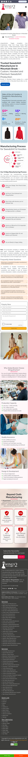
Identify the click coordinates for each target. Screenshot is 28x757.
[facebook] (8, 1)
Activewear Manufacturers (8, 651)
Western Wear (5, 732)
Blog (3, 705)
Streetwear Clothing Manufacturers (10, 624)
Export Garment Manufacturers (9, 678)
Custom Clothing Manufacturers (9, 671)
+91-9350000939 (14, 585)
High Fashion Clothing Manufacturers (11, 683)
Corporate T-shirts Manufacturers (10, 666)
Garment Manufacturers (8, 682)
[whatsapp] (2, 1)
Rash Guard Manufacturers (8, 615)
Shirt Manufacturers (7, 619)
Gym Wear (4, 733)
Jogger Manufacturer (7, 689)
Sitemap (4, 717)
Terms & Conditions (6, 713)
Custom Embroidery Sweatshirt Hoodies (11, 675)
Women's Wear (6, 723)
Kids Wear (4, 725)
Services (4, 701)
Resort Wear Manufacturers (8, 617)
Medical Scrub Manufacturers (9, 603)
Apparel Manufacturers (7, 652)
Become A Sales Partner (8, 654)
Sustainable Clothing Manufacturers (10, 626)
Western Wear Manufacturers (9, 638)
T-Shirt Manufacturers (7, 629)
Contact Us (5, 706)
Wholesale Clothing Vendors (9, 641)
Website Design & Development (18, 740)
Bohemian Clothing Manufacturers (10, 656)
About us (4, 699)
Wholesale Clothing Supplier (9, 640)
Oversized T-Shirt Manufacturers (10, 609)
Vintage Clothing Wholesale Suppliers (11, 636)
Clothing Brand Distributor (8, 659)
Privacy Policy (5, 708)
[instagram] (6, 1)
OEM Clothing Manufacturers (9, 607)
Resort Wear (5, 728)
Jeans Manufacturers (7, 687)
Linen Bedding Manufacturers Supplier (11, 692)
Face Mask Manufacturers (8, 680)
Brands (4, 703)
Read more (5, 84)
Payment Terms (6, 712)
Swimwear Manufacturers (8, 628)
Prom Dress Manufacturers (8, 614)
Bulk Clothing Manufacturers (9, 657)
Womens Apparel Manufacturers (10, 645)
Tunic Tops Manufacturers (8, 634)
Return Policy (5, 710)
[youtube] (4, 1)
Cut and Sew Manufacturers (9, 676)
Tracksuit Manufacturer (7, 633)
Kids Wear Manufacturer (8, 690)
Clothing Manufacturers (7, 663)
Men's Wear (5, 721)
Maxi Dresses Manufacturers (9, 694)
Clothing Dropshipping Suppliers (10, 661)
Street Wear (5, 730)
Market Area (5, 715)
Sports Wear (5, 726)
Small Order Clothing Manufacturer (10, 621)
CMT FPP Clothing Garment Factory (10, 664)
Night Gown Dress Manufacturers (10, 605)
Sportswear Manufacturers (8, 622)
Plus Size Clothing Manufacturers (10, 610)
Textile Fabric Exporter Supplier (9, 631)
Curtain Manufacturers (7, 668)
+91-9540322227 (5, 585)
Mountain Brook (9, 37)
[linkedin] (10, 1)
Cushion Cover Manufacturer (9, 670)
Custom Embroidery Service (9, 673)
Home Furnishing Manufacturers (9, 685)
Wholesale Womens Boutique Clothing (11, 643)
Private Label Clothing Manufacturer (10, 612)
